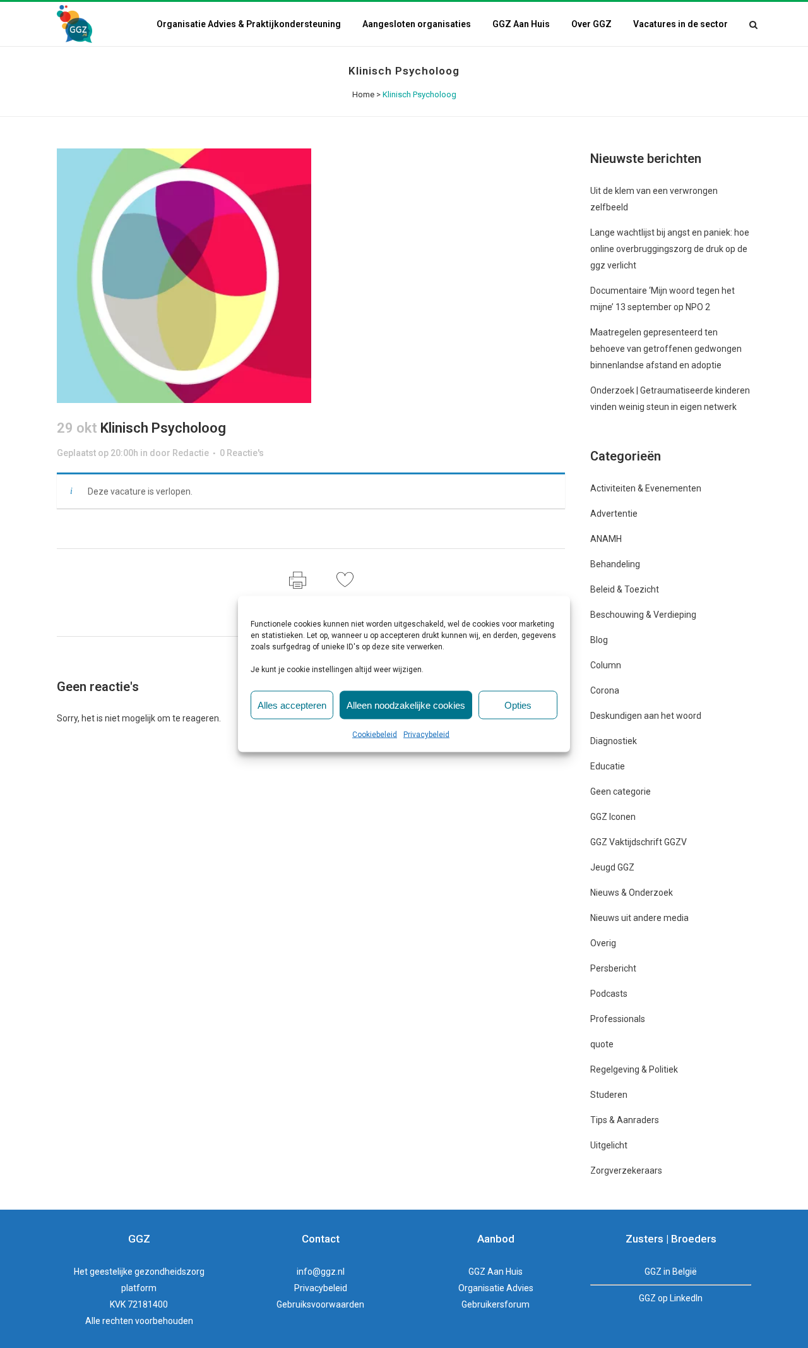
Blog (599, 640)
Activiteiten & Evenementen (645, 488)
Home (363, 94)
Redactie (190, 453)
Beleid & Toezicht (624, 589)
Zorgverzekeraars (626, 1170)
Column (605, 665)
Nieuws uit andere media (639, 918)
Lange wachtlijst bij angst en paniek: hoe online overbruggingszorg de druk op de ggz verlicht (669, 248)
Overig (603, 943)
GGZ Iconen (613, 817)
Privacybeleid (426, 734)
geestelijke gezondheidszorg (147, 1272)
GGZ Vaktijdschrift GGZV (638, 842)
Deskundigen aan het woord (645, 716)
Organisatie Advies (495, 1288)
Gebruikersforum (495, 1304)
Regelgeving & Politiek (634, 1069)
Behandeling (615, 564)
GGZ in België (671, 1272)
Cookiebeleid (374, 734)
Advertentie (614, 514)
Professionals (617, 1019)
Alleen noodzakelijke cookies (406, 704)
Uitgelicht (608, 1145)
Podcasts (608, 994)
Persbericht (613, 968)
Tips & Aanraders (624, 1120)
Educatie (607, 766)
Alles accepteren (292, 704)
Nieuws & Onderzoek (631, 893)
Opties (518, 704)
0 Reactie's (242, 453)
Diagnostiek (613, 741)
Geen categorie (620, 791)
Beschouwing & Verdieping (643, 615)
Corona (604, 690)
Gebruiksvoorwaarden (320, 1304)
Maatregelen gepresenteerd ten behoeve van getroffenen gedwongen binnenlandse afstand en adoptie (666, 348)
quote (602, 1044)
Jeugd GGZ (612, 867)
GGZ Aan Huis (495, 1272)
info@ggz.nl (321, 1272)
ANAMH (606, 539)
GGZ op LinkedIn (671, 1298)
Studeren (608, 1095)
